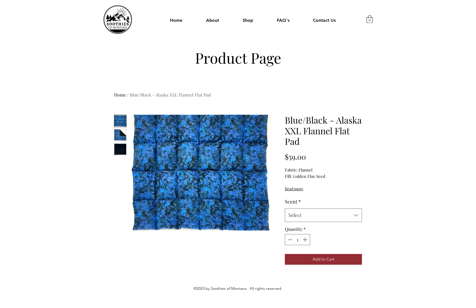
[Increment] (305, 239)
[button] (248, 20)
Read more (294, 188)
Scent (293, 201)
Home (120, 95)
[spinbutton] (297, 239)
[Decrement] (289, 239)
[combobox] (323, 215)
